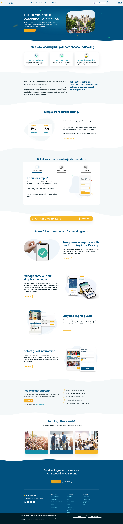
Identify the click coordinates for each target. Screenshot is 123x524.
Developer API (86, 501)
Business (69, 497)
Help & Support (56, 2)
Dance (68, 502)
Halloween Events (70, 509)
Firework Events (70, 505)
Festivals (68, 504)
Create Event (112, 2)
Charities (69, 499)
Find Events (34, 2)
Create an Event (29, 30)
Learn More (67, 258)
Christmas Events (70, 501)
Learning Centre (86, 499)
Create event (56, 480)
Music (68, 510)
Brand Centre (86, 502)
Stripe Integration (54, 499)
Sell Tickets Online (55, 496)
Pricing (41, 2)
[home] (7, 3)
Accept (80, 516)
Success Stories (54, 507)
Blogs (84, 504)
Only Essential (94, 516)
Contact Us (85, 497)
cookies (26, 518)
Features (47, 2)
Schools (68, 512)
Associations (69, 496)
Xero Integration (54, 505)
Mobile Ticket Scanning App (57, 502)
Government (69, 507)
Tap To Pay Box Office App (56, 501)
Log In (120, 2)
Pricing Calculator (69, 138)
